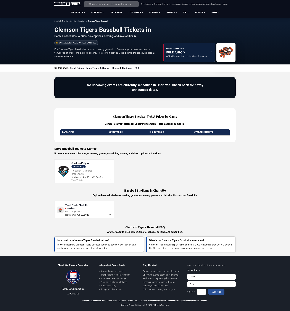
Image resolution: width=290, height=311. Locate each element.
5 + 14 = (191, 292)
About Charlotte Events (73, 288)
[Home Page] (67, 4)
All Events (77, 12)
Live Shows (135, 12)
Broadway (116, 12)
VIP (185, 12)
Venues (199, 12)
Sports (170, 12)
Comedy (153, 12)
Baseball (81, 21)
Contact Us (73, 293)
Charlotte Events (61, 21)
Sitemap (140, 305)
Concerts (96, 12)
